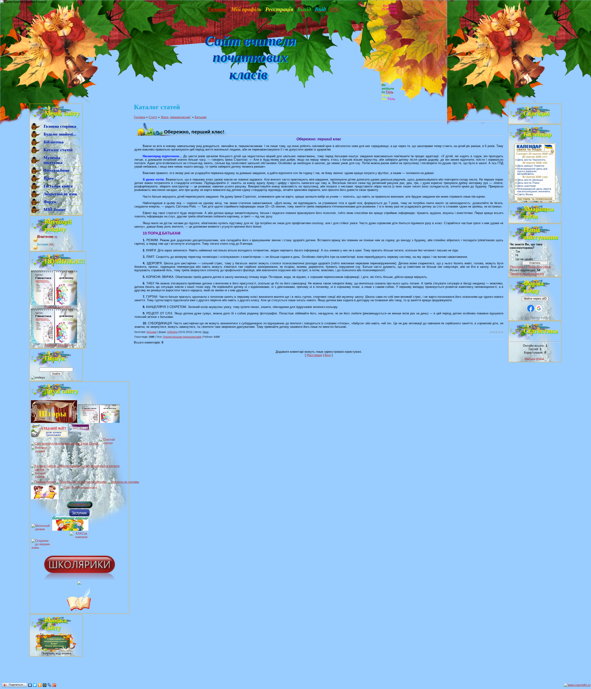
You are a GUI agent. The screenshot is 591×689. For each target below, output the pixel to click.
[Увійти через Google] (539, 308)
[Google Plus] (54, 685)
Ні (517, 255)
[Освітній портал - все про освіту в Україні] (109, 443)
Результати (517, 266)
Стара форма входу (535, 317)
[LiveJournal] (49, 685)
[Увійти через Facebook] (530, 308)
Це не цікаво (524, 259)
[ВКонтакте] (30, 685)
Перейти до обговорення (527, 273)
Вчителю (45, 237)
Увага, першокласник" (176, 117)
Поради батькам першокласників (182, 336)
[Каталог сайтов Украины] (41, 477)
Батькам (42, 244)
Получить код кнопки (56, 653)
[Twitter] (35, 685)
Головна (139, 117)
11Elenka (172, 332)
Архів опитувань (539, 266)
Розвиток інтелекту (58, 307)
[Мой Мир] (44, 685)
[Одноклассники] (39, 685)
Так (518, 251)
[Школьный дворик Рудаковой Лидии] (41, 529)
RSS (334, 9)
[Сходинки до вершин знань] (41, 553)
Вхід (328, 355)
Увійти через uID (535, 298)
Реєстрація (314, 355)
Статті (153, 117)
